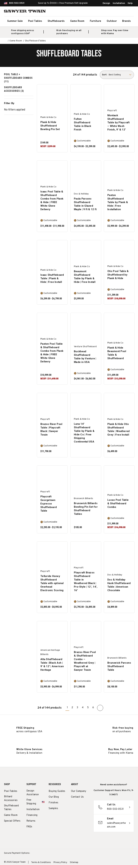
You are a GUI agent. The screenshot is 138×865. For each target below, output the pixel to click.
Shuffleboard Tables (11, 807)
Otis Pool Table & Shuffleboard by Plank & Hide (118, 275)
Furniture (95, 21)
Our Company (78, 791)
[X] (73, 813)
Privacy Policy (60, 862)
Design (106, 3)
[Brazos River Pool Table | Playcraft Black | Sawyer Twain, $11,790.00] (52, 405)
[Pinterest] (85, 806)
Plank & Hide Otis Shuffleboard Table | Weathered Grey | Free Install (118, 429)
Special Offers (12, 821)
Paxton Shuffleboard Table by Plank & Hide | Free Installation (117, 202)
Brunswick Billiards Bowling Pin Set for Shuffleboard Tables (86, 508)
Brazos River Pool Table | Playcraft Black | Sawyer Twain (51, 429)
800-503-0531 (16, 3)
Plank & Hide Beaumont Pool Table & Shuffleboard (116, 353)
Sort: (104, 74)
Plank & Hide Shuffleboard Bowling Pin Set (50, 126)
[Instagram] (73, 806)
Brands (126, 21)
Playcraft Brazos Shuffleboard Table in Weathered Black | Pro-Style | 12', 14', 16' (85, 581)
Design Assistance (32, 792)
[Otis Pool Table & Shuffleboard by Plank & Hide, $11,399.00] (119, 252)
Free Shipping (31, 801)
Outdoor (112, 21)
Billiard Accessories (11, 798)
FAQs (29, 826)
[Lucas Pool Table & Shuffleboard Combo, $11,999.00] (119, 477)
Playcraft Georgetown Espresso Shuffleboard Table (48, 503)
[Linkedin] (79, 813)
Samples (53, 808)
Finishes (53, 802)
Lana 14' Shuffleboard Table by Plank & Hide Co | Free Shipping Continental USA (84, 432)
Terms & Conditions (41, 862)
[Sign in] (123, 12)
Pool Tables (35, 21)
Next (100, 708)
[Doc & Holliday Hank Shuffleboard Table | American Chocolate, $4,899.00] (119, 553)
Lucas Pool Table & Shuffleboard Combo (118, 503)
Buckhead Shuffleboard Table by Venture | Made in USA (85, 357)
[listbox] (121, 75)
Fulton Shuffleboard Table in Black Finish (82, 124)
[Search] (115, 12)
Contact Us (77, 797)
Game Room (77, 21)
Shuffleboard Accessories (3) (14, 89)
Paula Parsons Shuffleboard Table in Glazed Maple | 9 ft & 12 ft (85, 204)
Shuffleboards (56, 21)
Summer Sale (15, 21)
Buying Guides (57, 791)
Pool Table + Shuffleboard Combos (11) (18, 78)
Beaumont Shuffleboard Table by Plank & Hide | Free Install (84, 276)
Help (130, 3)
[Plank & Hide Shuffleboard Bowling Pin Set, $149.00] (52, 96)
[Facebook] (79, 806)
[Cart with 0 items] (130, 12)
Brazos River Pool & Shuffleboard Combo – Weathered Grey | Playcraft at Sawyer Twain (85, 661)
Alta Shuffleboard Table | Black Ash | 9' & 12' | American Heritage (52, 664)
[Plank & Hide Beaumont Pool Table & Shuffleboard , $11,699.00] (119, 325)
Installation (119, 3)
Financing (32, 815)
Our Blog (54, 797)
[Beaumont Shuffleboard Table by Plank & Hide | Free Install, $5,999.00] (85, 252)
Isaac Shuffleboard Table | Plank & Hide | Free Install (52, 278)
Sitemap (74, 862)
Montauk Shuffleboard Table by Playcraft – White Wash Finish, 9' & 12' (118, 122)
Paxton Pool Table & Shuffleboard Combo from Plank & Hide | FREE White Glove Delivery (51, 352)
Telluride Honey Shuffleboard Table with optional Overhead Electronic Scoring (52, 583)
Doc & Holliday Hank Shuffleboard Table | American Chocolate (119, 585)
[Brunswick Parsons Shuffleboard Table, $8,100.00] (119, 633)
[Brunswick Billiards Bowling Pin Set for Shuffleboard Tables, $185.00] (85, 477)
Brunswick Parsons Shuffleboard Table (119, 666)
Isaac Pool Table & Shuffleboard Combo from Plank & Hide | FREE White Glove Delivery (51, 200)
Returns (30, 821)
